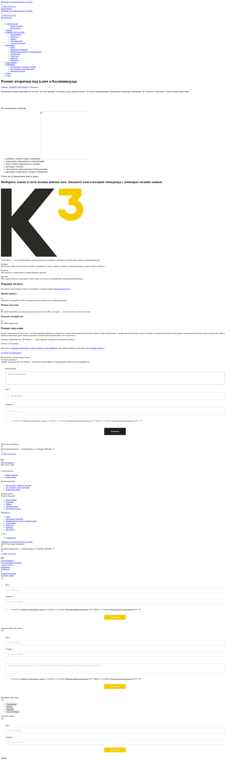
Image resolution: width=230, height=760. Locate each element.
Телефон (9, 597)
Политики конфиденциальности (76, 609)
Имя (7, 585)
